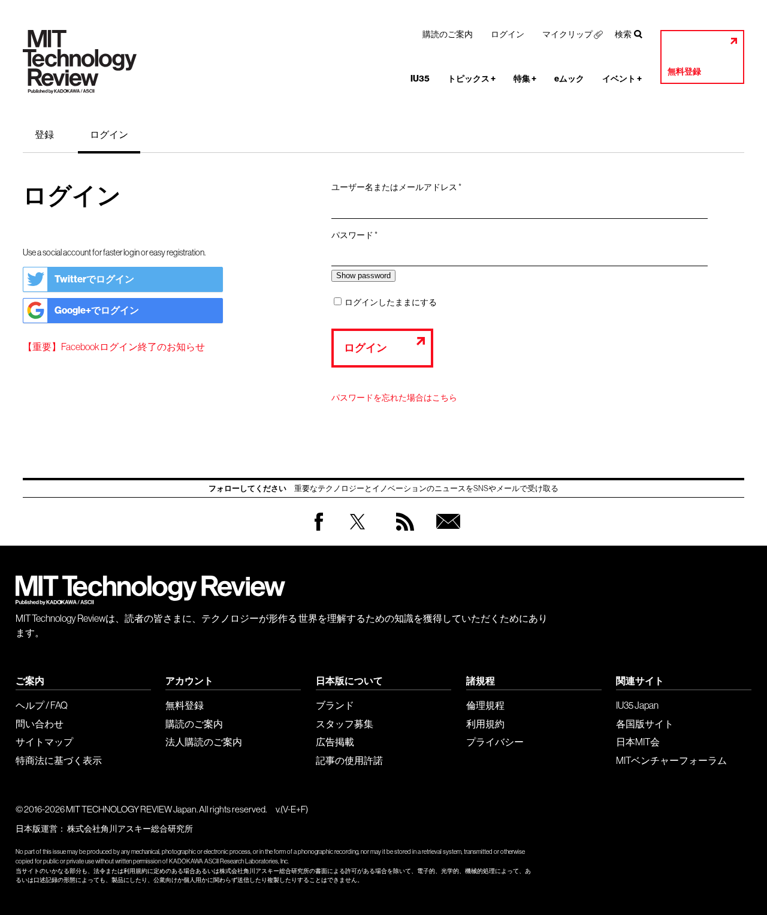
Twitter (357, 533)
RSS (402, 533)
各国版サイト (645, 723)
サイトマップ (44, 741)
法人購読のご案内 (203, 741)
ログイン (507, 34)
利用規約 (485, 723)
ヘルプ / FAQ (42, 705)
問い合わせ (40, 723)
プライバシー (495, 741)
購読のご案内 (447, 34)
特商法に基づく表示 (59, 760)
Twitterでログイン (94, 279)
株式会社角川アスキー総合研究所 (130, 828)
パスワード (358, 235)
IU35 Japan (637, 705)
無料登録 (684, 72)
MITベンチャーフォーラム (671, 760)
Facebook (319, 530)
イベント (622, 79)
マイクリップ (567, 34)
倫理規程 (485, 705)
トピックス (472, 79)
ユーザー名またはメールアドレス (400, 187)
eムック (569, 79)
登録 (44, 134)
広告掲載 (335, 741)
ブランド (335, 705)
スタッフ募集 (344, 723)
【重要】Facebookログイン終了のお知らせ (114, 346)
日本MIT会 (638, 741)
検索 (623, 34)
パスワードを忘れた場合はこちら (394, 397)
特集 (525, 79)
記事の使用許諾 (349, 760)
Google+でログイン (97, 310)
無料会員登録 (445, 533)
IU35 (420, 79)
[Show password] (363, 275)
